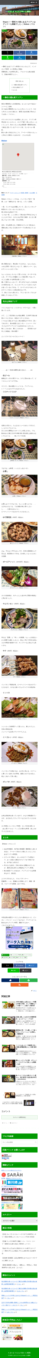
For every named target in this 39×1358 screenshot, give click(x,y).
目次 (17, 81)
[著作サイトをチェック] (10, 980)
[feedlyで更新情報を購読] (29, 980)
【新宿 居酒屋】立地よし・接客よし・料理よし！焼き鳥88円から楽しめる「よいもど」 (19, 1266)
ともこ (19, 1284)
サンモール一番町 (22, 957)
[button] (31, 58)
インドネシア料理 (16, 955)
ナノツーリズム (27, 955)
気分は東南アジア (18, 87)
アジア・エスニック (15, 192)
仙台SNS (5, 957)
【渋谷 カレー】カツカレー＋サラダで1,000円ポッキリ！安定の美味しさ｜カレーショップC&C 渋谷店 (19, 1235)
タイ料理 (13, 957)
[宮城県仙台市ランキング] (6, 1155)
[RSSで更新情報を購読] (19, 985)
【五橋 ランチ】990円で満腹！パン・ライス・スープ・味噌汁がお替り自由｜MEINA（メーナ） (18, 1242)
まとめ (15, 90)
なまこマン (20, 1291)
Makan (4, 141)
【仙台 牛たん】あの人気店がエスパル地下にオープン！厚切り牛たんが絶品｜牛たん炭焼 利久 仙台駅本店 (19, 1251)
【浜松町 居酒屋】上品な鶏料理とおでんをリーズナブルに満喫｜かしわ (19, 1259)
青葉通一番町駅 (24, 192)
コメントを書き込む (19, 1117)
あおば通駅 (32, 192)
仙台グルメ (6, 955)
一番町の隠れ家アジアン (20, 85)
